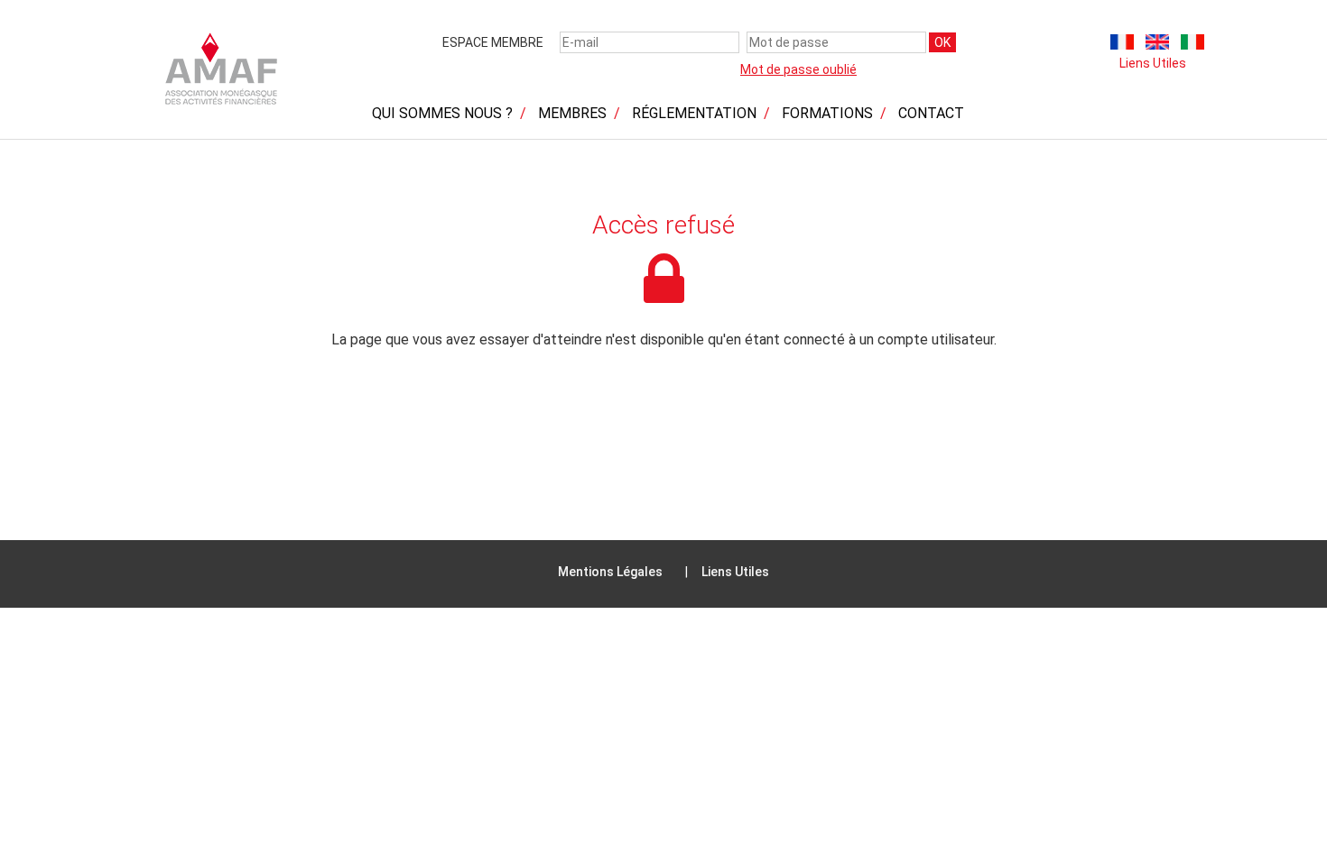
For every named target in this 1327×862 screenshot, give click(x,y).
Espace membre (492, 42)
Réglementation (694, 113)
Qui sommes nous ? (442, 113)
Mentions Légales (610, 571)
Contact (931, 113)
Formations (827, 113)
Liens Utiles (1152, 63)
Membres (572, 113)
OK (942, 42)
